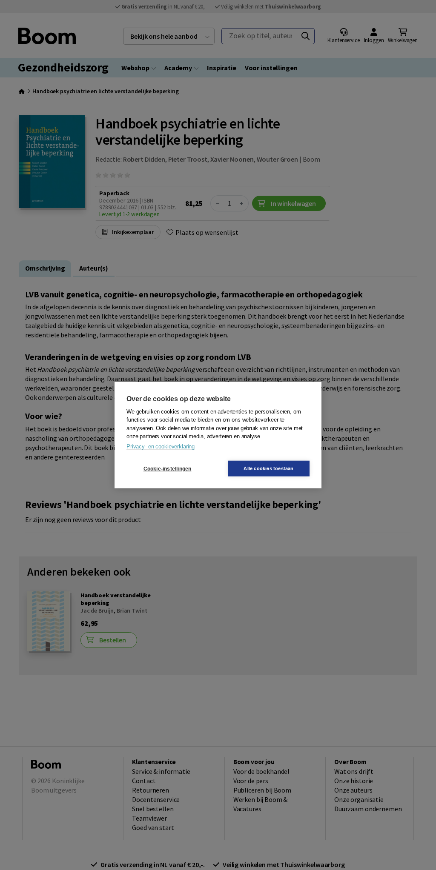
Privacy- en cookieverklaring (160, 446)
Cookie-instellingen (167, 468)
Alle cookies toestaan (268, 468)
